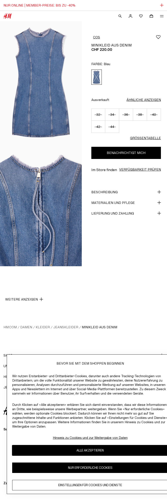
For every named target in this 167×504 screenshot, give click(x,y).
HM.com (10, 327)
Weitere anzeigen (21, 299)
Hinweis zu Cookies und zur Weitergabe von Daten (90, 438)
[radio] (96, 77)
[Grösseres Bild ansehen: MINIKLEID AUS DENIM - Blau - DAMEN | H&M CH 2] (41, 205)
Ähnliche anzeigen (144, 100)
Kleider (43, 327)
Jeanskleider (65, 327)
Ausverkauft (100, 100)
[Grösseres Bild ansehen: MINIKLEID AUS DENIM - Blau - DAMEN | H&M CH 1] (41, 82)
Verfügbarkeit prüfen (140, 169)
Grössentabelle (145, 138)
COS (96, 37)
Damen (26, 327)
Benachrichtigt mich (126, 153)
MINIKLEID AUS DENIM (99, 327)
